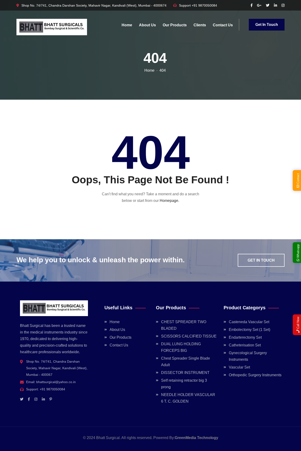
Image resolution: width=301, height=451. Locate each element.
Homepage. (169, 201)
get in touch (261, 260)
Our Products (175, 25)
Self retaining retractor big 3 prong (184, 383)
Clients (200, 25)
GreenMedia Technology (196, 438)
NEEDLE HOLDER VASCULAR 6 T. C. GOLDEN (188, 398)
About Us (147, 25)
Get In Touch (266, 25)
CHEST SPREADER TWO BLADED (183, 325)
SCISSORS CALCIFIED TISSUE (189, 336)
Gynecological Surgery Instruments (248, 356)
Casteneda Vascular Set (249, 322)
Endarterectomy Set (245, 337)
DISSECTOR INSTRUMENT (185, 373)
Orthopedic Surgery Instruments (255, 375)
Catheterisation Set (245, 345)
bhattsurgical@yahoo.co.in (56, 382)
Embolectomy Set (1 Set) (249, 330)
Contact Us (223, 25)
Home (127, 25)
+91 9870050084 (204, 5)
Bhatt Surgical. (108, 438)
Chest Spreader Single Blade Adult (185, 361)
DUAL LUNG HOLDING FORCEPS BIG (181, 347)
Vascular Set (239, 367)
